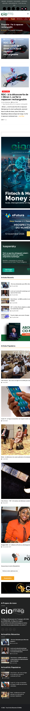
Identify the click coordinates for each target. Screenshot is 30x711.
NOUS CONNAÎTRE (17, 1)
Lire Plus (21, 116)
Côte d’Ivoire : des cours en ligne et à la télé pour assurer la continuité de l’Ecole (18, 674)
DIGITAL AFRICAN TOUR (13, 3)
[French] (25, 8)
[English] (22, 8)
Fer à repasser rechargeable (20, 104)
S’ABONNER (4, 1)
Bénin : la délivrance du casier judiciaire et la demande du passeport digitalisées (17, 694)
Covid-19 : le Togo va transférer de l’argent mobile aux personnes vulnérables (18, 684)
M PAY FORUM (5, 3)
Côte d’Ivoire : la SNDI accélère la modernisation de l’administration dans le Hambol (19, 659)
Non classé (6, 91)
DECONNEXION (10, 1)
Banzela (7, 104)
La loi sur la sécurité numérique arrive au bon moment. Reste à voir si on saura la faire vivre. (19, 650)
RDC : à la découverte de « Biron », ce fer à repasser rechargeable (14, 97)
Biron (11, 104)
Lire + (3, 119)
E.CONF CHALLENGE (22, 3)
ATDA (14, 5)
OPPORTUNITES (24, 1)
